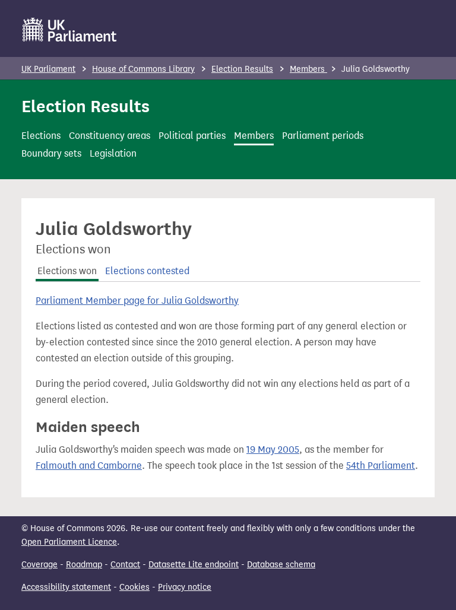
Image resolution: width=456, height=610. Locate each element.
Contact (125, 565)
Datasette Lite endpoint (193, 565)
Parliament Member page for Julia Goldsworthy (137, 300)
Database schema (281, 565)
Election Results (242, 69)
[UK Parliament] (69, 30)
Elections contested (147, 271)
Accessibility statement (66, 587)
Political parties (192, 135)
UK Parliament (48, 69)
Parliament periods (322, 135)
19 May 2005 (272, 449)
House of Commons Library (143, 69)
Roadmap (84, 565)
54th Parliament (380, 465)
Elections (41, 135)
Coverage (39, 565)
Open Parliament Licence (69, 542)
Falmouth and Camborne (89, 465)
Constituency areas (109, 135)
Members (308, 69)
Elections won (67, 271)
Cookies (134, 587)
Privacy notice (184, 587)
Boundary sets (51, 153)
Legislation (113, 153)
